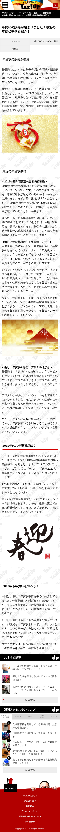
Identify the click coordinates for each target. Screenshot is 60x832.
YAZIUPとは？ (30, 801)
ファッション (42, 716)
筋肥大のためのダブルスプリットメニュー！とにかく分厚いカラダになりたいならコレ (34, 690)
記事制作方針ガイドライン (30, 816)
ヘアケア (54, 716)
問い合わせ (30, 822)
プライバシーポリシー (30, 811)
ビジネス (18, 716)
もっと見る (30, 700)
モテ (30, 716)
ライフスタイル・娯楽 (6, 716)
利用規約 (30, 806)
